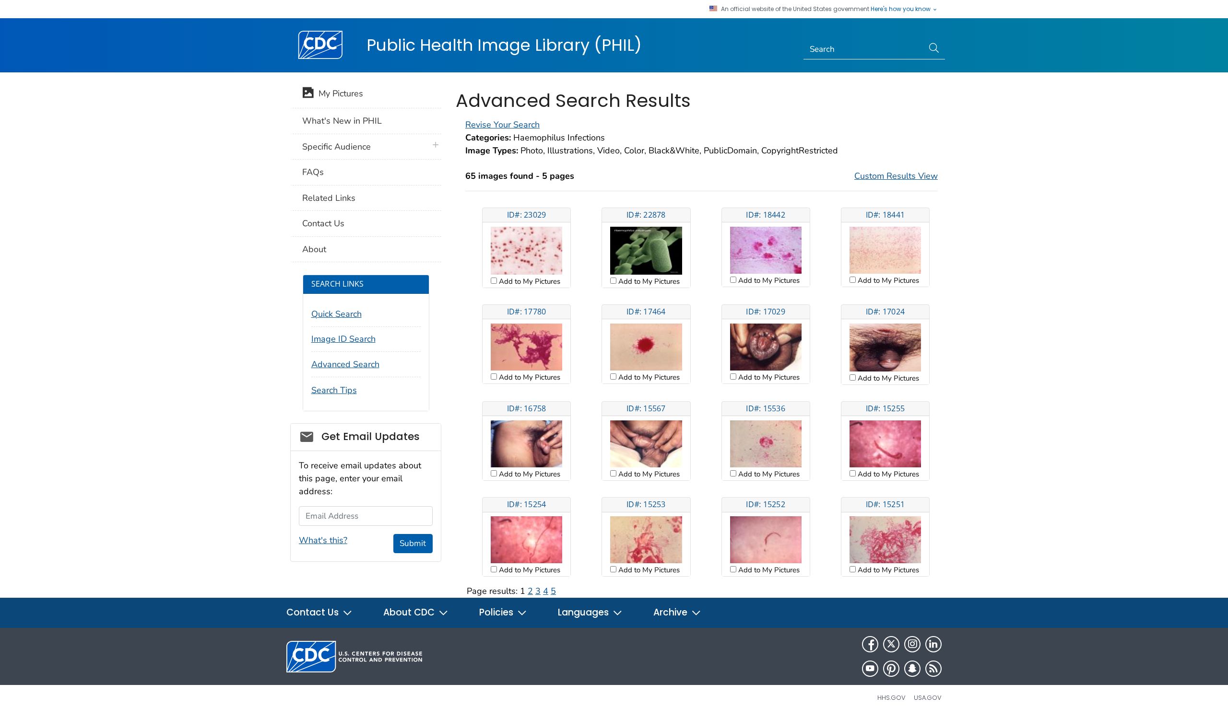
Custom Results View (896, 176)
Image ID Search (343, 339)
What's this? (323, 540)
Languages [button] (584, 612)
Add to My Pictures (528, 281)
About (314, 249)
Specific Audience (336, 146)
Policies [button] (497, 612)
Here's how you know (901, 9)
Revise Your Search (502, 124)
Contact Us (323, 223)
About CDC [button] (410, 612)
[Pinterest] (891, 669)
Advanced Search (345, 364)
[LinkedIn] (933, 644)
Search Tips (334, 390)
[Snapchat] (912, 669)
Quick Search (336, 314)
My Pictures (338, 93)
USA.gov (928, 697)
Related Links (328, 198)
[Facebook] (870, 644)
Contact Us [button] (313, 612)
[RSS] (933, 669)
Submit (413, 543)
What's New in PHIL (342, 121)
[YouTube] (870, 669)
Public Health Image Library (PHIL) (504, 45)
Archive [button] (671, 612)
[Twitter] (891, 644)
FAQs (313, 172)
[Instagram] (912, 644)
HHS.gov (891, 697)
